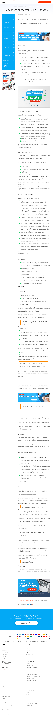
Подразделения (29, 696)
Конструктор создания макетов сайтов (33, 676)
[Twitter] (28, 604)
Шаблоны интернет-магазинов (8, 691)
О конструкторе (5, 652)
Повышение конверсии (5, 36)
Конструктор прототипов (31, 678)
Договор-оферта (29, 654)
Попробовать (45, 2)
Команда (3, 658)
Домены (4, 24)
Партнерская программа (42, 641)
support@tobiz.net (31, 694)
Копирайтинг (5, 52)
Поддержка (4, 698)
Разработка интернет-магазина (8, 707)
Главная (15, 6)
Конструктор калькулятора (31, 667)
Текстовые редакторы (7, 57)
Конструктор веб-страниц (31, 680)
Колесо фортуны (29, 705)
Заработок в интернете (5, 66)
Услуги (19, 2)
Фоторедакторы (5, 63)
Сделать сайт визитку (30, 661)
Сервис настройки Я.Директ (31, 703)
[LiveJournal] (31, 604)
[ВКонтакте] (27, 604)
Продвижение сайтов (6, 30)
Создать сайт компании (31, 669)
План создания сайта (6, 702)
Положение (17, 715)
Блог (3, 17)
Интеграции (5, 32)
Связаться (28, 692)
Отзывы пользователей (6, 696)
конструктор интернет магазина (26, 600)
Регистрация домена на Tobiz (7, 705)
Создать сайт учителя (30, 672)
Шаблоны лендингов (6, 692)
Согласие (20, 715)
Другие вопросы (6, 47)
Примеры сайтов (5, 694)
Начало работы (5, 19)
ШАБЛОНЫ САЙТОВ (26, 623)
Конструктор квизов (30, 665)
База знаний (20, 6)
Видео (27, 648)
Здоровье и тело (6, 68)
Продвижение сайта (6, 704)
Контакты (28, 699)
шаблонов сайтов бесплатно (40, 20)
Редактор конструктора (5, 41)
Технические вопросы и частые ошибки (7, 45)
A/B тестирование (5, 709)
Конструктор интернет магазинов (33, 659)
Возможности (4, 654)
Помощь (23, 2)
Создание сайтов (6, 50)
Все (3, 14)
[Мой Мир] (30, 604)
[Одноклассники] (29, 604)
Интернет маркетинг (6, 55)
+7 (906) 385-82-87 (30, 689)
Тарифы (16, 2)
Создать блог (29, 663)
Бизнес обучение (6, 60)
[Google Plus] (32, 604)
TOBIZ (3, 2)
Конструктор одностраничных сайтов (33, 670)
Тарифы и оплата (6, 38)
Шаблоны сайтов (10, 2)
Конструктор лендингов (31, 658)
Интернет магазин (6, 22)
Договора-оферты (25, 714)
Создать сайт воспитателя (31, 674)
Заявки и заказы (6, 27)
